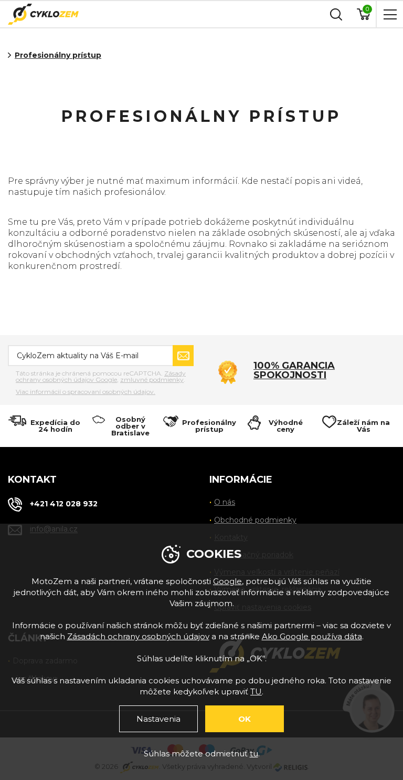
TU (256, 691)
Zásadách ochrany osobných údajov (138, 636)
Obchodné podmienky (255, 520)
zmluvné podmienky (152, 379)
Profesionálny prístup (58, 55)
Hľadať (334, 14)
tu (254, 753)
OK (244, 719)
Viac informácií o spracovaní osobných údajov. (85, 392)
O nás (224, 502)
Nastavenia (158, 719)
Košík (367, 9)
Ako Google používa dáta (312, 636)
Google (227, 581)
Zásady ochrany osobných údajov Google (101, 376)
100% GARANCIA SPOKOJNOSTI (294, 370)
